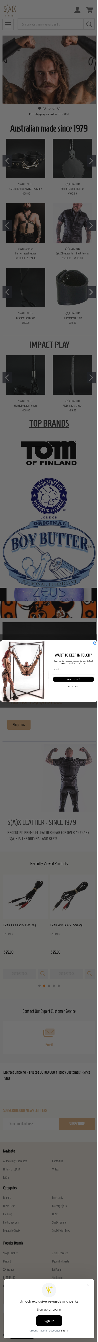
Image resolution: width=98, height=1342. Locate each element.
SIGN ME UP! (73, 679)
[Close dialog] (95, 642)
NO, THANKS (73, 687)
